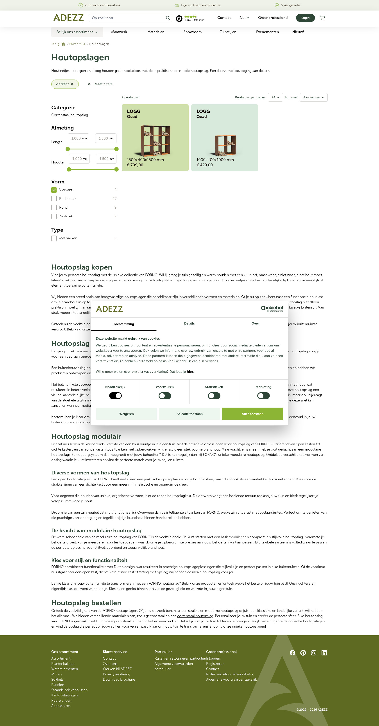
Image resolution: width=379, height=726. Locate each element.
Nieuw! (298, 32)
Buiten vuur (77, 44)
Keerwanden (61, 700)
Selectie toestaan (190, 414)
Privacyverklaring (116, 674)
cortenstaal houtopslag (195, 616)
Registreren (215, 664)
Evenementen (267, 32)
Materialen (155, 32)
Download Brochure (119, 679)
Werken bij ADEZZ (117, 669)
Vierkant (65, 190)
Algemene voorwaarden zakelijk (231, 679)
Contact (109, 658)
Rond (63, 207)
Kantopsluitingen (64, 695)
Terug (55, 44)
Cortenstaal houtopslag (69, 115)
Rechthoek (67, 199)
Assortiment (60, 658)
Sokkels (57, 679)
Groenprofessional (273, 18)
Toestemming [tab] (123, 324)
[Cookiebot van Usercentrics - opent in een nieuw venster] (264, 309)
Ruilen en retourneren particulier (180, 658)
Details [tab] (189, 323)
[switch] (165, 395)
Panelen (57, 685)
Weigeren (126, 414)
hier (190, 371)
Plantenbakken (62, 664)
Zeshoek (66, 216)
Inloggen (213, 658)
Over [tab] (255, 323)
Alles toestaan (252, 414)
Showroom (193, 32)
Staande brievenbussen (69, 690)
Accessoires (60, 706)
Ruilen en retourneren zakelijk (229, 674)
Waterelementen (64, 669)
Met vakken (68, 238)
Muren (56, 674)
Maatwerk (119, 32)
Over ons (110, 664)
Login (305, 18)
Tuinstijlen (228, 32)
